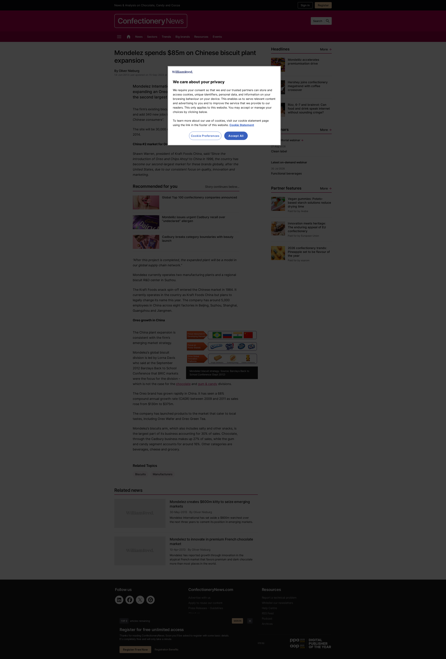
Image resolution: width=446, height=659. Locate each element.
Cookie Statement (241, 125)
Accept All (236, 136)
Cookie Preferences (205, 136)
